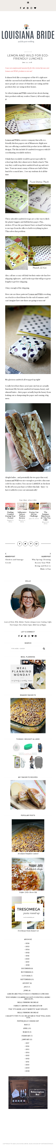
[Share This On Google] (36, 543)
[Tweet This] (25, 543)
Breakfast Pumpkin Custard (28, 853)
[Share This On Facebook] (19, 543)
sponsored (28, 52)
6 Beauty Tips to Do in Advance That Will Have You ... (28, 1017)
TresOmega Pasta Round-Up (28, 931)
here (43, 487)
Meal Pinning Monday (27, 1002)
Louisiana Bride (22, 1143)
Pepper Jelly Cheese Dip (28, 892)
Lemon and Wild (19, 93)
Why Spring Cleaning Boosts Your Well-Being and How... (28, 998)
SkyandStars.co (47, 1143)
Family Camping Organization (28, 1006)
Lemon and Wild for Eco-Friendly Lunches (28, 994)
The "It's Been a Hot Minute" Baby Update (28, 1009)
